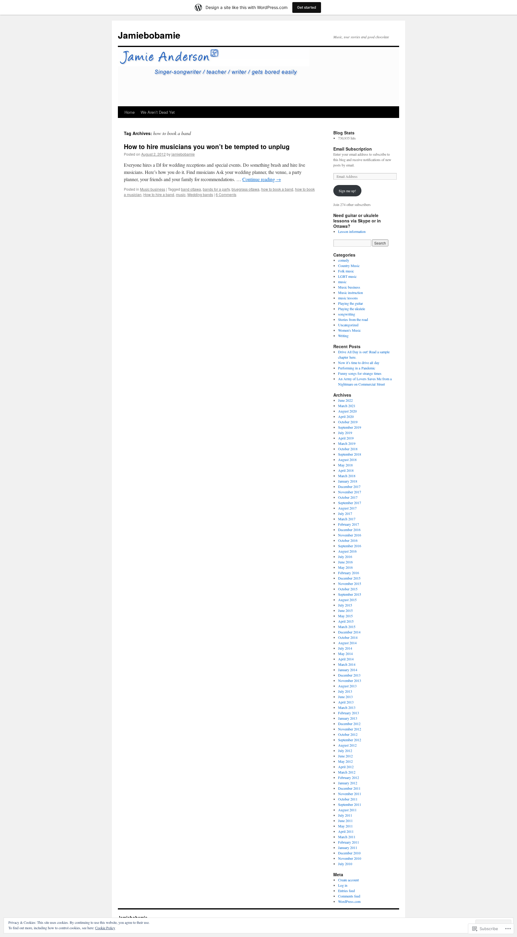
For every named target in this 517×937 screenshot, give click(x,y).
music (180, 194)
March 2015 (346, 626)
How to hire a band (158, 194)
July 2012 (345, 750)
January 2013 (347, 718)
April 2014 (346, 658)
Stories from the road (353, 319)
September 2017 (349, 502)
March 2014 (346, 664)
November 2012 (349, 729)
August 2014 (347, 642)
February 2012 (348, 777)
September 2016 (349, 545)
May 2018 (345, 465)
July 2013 (345, 691)
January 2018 (347, 481)
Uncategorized (348, 324)
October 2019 (348, 421)
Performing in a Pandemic (356, 368)
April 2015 (346, 621)
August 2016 (347, 551)
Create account (348, 879)
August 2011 (347, 809)
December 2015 (349, 578)
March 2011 (346, 836)
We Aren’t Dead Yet (158, 112)
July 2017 (345, 513)
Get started (306, 7)
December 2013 (349, 675)
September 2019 (349, 427)
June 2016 (345, 562)
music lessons (348, 297)
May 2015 (345, 615)
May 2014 (345, 653)
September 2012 (349, 739)
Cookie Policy (105, 927)
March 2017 (346, 518)
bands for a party (216, 189)
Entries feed (346, 890)
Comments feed (349, 896)
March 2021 (346, 405)
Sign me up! (347, 190)
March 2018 (346, 475)
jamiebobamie (183, 154)
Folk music (346, 271)
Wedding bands (200, 194)
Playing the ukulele (351, 308)
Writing (343, 335)
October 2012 (348, 734)
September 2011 (349, 804)
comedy (343, 260)
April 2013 (346, 702)
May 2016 (345, 567)
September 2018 (349, 454)
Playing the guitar (350, 303)
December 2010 (349, 852)
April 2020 (346, 416)
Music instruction (350, 292)
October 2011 (348, 799)
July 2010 (345, 863)
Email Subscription (352, 149)
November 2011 (349, 793)
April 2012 (346, 766)
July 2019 (345, 432)
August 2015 (347, 599)
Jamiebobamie (149, 34)
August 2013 (347, 685)
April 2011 (346, 831)
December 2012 (349, 723)
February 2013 (348, 712)
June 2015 (345, 610)
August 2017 (347, 508)
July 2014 (345, 648)
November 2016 (349, 535)
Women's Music (349, 330)
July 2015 (345, 605)
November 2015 (349, 583)
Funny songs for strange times (359, 373)
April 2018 (346, 470)
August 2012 (347, 745)
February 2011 (348, 842)
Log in (342, 885)
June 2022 (345, 400)
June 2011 (345, 820)
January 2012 (347, 782)
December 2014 (349, 632)
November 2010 (349, 858)
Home (129, 112)
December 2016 (349, 529)
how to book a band (277, 189)
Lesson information (352, 231)
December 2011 (349, 788)
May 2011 (345, 826)
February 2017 (348, 524)
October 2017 (348, 497)
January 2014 (347, 669)
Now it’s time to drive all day (358, 362)
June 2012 (345, 755)
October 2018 (348, 448)
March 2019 (346, 443)
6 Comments (226, 194)
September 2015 (349, 594)
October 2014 (348, 637)
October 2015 (348, 588)
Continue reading (261, 179)
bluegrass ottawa (245, 189)
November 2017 (349, 491)
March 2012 (346, 772)
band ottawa (191, 189)
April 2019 (346, 438)
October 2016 (348, 540)
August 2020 (347, 411)
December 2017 (349, 486)
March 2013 (346, 707)
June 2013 (345, 696)
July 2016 (345, 556)
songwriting (346, 314)
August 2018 (347, 459)
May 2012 (345, 761)
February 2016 (348, 572)
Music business (152, 189)
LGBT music (347, 276)
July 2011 (345, 815)
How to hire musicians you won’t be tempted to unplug (207, 146)
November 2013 (349, 680)
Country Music (349, 265)
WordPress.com (349, 901)
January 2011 (347, 847)
